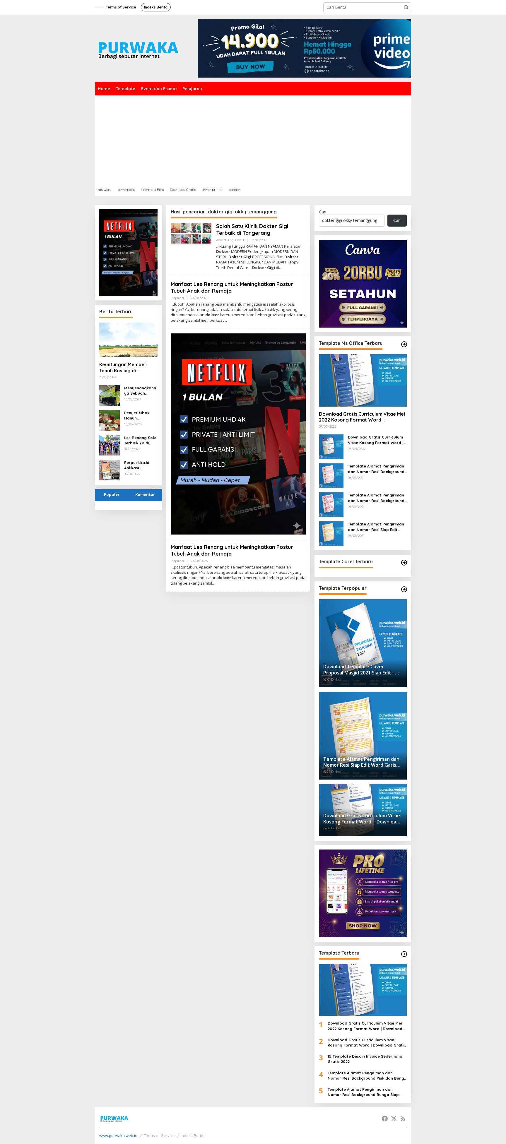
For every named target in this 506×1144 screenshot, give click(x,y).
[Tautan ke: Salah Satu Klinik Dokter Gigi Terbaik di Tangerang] (191, 233)
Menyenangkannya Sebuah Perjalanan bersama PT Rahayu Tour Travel (140, 391)
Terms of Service (159, 1135)
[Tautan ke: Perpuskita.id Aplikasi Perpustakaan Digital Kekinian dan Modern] (109, 469)
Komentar (145, 494)
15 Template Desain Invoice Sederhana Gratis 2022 (365, 1059)
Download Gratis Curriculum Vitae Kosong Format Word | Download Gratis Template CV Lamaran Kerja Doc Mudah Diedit (377, 440)
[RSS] (403, 1118)
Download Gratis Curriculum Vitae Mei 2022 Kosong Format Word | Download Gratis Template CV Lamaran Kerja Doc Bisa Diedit (362, 417)
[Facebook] (385, 1118)
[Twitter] (394, 1118)
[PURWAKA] (138, 48)
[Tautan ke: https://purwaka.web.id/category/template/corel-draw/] (404, 562)
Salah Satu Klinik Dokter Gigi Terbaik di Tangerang (252, 229)
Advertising (225, 240)
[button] (406, 7)
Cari (322, 212)
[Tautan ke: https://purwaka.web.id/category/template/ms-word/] (404, 344)
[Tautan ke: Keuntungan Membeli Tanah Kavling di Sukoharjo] (128, 340)
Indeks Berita (192, 1135)
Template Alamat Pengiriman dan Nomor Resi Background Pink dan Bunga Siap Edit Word (376, 469)
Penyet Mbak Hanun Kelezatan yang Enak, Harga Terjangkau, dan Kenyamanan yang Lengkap (140, 415)
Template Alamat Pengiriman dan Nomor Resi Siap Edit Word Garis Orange (376, 527)
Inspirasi (177, 298)
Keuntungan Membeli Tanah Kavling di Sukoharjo (123, 368)
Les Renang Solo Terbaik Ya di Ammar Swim (140, 440)
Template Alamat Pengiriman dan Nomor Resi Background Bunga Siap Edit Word (376, 498)
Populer (111, 494)
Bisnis (239, 240)
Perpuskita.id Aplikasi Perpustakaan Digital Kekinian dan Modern (139, 465)
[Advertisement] (253, 139)
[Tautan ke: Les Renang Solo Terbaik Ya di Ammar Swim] (109, 444)
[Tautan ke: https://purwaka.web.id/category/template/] (404, 589)
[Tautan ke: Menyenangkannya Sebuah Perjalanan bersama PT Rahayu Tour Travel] (109, 395)
